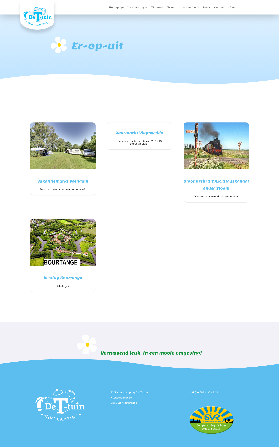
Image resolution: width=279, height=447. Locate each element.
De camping (135, 7)
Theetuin (157, 7)
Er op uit (173, 7)
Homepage (116, 7)
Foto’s (207, 7)
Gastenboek (191, 7)
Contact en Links (226, 7)
